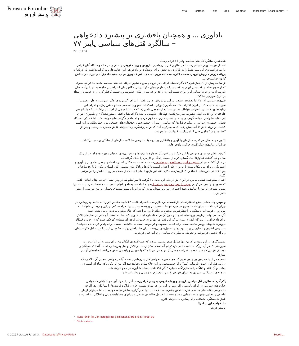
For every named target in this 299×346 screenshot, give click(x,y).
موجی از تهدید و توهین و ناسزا (171, 184)
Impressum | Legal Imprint (268, 10)
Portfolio (199, 10)
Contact (241, 10)
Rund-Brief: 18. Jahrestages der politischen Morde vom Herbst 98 (115, 316)
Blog (226, 10)
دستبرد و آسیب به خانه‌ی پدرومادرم (177, 162)
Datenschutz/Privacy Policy (59, 334)
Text (214, 10)
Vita (184, 10)
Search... (279, 334)
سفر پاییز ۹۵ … (85, 320)
